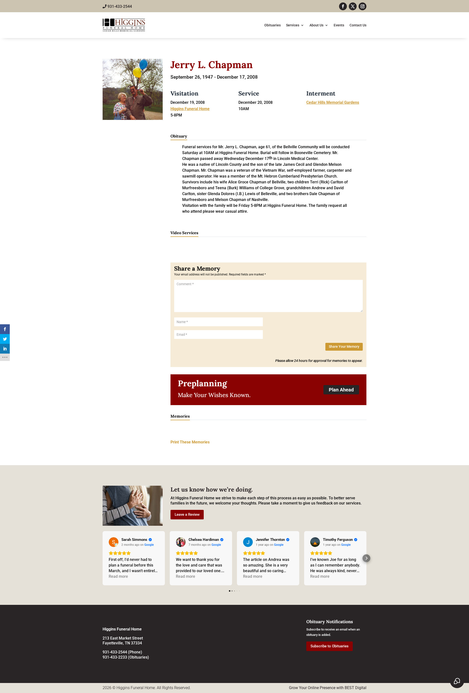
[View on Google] (113, 542)
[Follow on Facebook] (343, 6)
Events (339, 25)
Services (292, 25)
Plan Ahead (341, 390)
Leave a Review (187, 514)
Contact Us (358, 25)
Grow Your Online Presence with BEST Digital (327, 687)
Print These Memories (190, 442)
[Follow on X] (353, 6)
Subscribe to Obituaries (329, 646)
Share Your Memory (344, 346)
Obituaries (272, 25)
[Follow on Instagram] (362, 6)
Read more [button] (118, 576)
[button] (103, 558)
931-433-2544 (119, 6)
